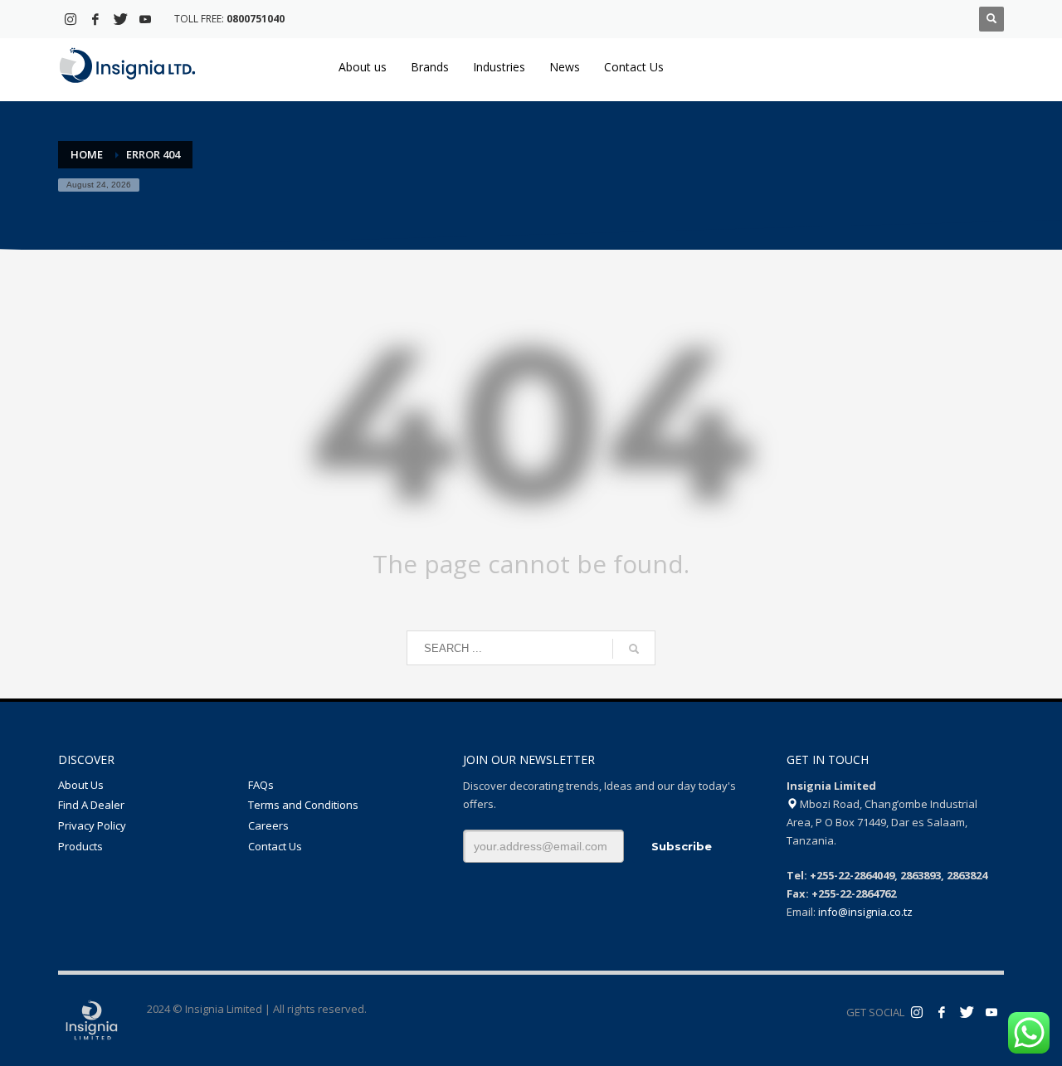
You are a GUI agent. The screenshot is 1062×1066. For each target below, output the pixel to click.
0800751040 (256, 19)
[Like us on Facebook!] (941, 1012)
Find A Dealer (91, 804)
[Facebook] (95, 19)
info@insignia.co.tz (865, 911)
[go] (633, 648)
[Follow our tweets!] (966, 1012)
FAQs (261, 784)
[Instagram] (916, 1012)
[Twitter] (120, 19)
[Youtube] (145, 19)
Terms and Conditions (303, 804)
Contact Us (275, 846)
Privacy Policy (92, 825)
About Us (81, 784)
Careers (268, 825)
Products (80, 846)
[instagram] (70, 19)
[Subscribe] (991, 1012)
